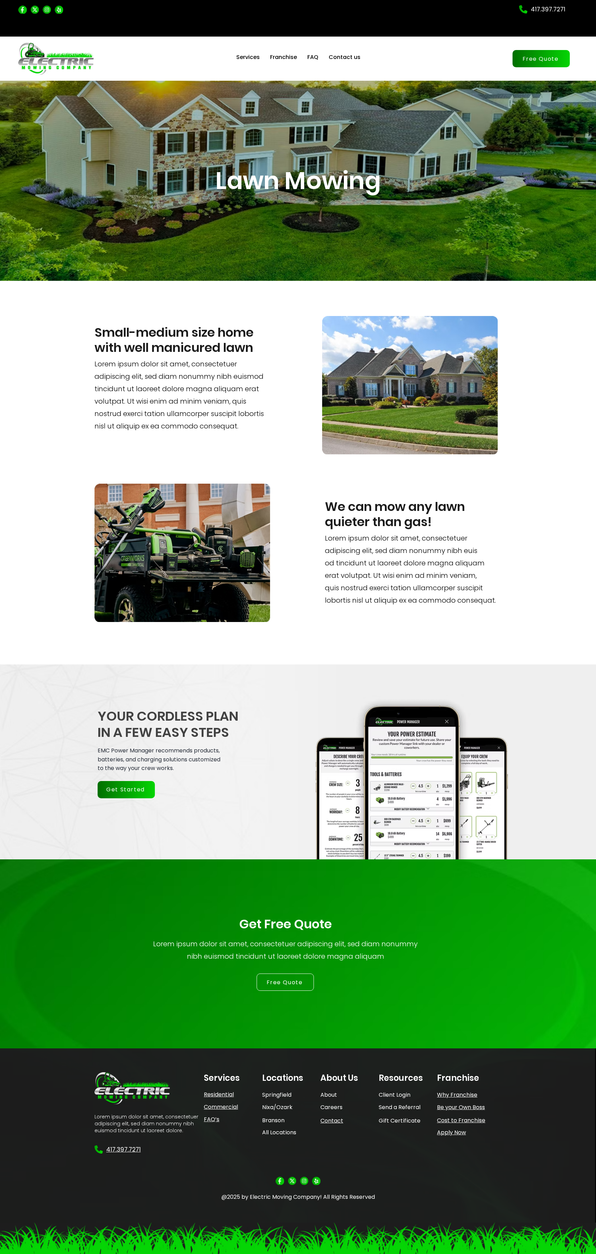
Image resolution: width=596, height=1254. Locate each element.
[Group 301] (22, 9)
